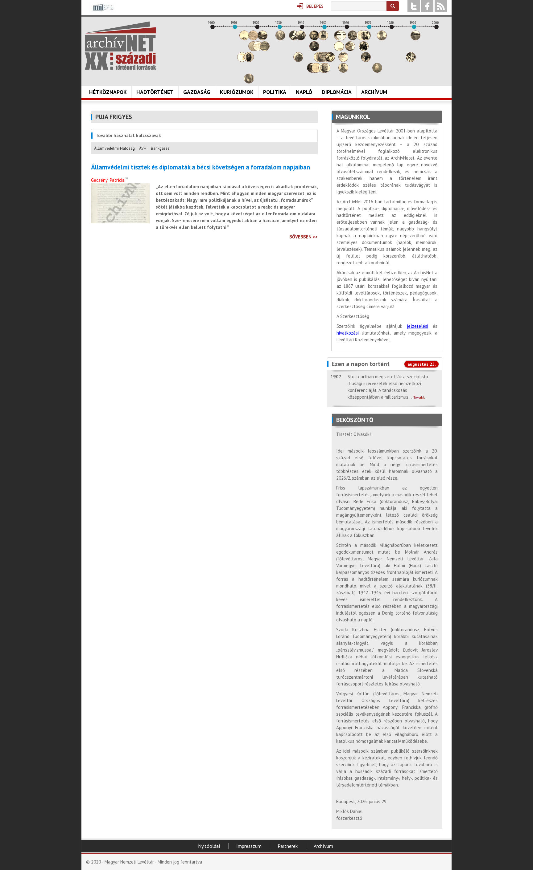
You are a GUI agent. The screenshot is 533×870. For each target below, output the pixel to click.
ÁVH (143, 148)
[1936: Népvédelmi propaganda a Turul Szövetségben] (294, 39)
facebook (427, 6)
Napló (304, 92)
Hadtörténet (155, 92)
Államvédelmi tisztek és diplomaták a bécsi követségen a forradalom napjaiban (200, 167)
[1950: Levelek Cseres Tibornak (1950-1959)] (325, 71)
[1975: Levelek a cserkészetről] (382, 39)
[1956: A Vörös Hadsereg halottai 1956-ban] (339, 49)
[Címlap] (120, 45)
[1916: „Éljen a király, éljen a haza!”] (249, 82)
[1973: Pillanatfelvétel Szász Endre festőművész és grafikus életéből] (377, 71)
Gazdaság (196, 92)
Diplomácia (337, 92)
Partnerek (288, 846)
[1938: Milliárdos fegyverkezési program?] (298, 60)
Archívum (374, 92)
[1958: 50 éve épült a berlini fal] (343, 60)
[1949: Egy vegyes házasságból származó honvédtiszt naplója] (323, 39)
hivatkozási (348, 333)
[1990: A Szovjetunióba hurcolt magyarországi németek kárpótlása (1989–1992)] (415, 39)
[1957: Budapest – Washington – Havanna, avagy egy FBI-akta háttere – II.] (341, 39)
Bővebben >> (303, 237)
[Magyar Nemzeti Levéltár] (102, 12)
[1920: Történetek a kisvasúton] (258, 49)
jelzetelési (417, 326)
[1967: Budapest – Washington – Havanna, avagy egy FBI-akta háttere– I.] (364, 49)
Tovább (419, 397)
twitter (413, 6)
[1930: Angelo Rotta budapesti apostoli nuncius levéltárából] (280, 39)
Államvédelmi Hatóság (114, 148)
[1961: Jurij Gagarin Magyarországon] (350, 49)
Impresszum (249, 846)
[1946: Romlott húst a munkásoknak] (316, 71)
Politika (274, 92)
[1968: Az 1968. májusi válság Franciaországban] (366, 60)
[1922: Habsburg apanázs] (262, 39)
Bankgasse (160, 148)
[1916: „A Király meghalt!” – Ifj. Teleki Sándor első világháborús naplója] (249, 60)
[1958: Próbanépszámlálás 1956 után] (343, 71)
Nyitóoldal (209, 846)
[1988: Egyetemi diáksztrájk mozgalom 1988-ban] (411, 60)
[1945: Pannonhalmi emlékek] (314, 49)
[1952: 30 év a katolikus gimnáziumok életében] (330, 60)
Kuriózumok (237, 92)
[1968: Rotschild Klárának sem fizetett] (366, 39)
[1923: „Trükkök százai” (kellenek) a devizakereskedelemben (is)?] (265, 49)
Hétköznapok (108, 92)
